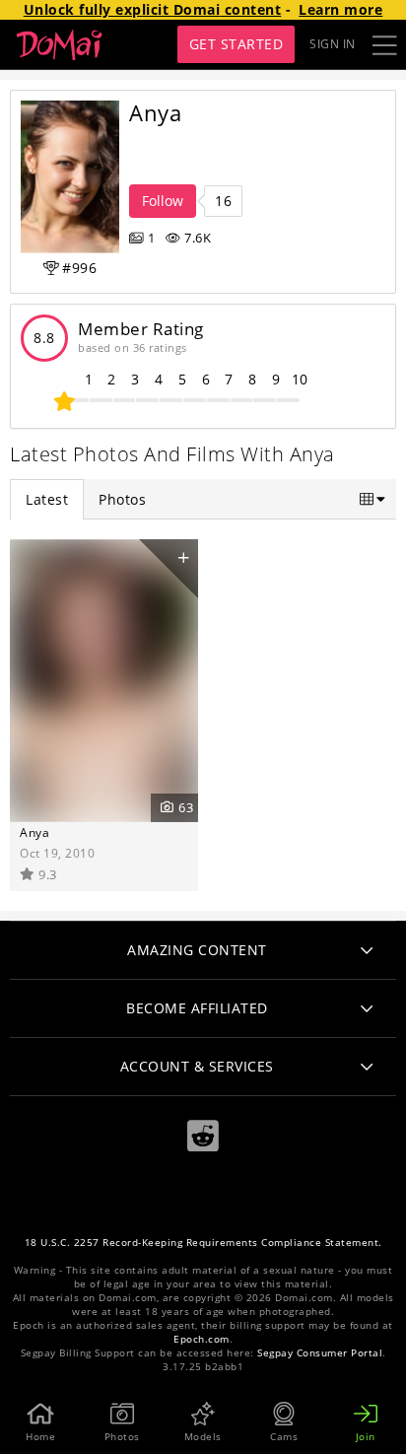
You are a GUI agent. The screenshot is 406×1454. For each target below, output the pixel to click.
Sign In (332, 43)
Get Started (236, 44)
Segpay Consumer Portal (319, 1353)
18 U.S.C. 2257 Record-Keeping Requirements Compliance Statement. (203, 1242)
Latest (47, 499)
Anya (34, 832)
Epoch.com (201, 1339)
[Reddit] (203, 1136)
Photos (122, 499)
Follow (162, 200)
